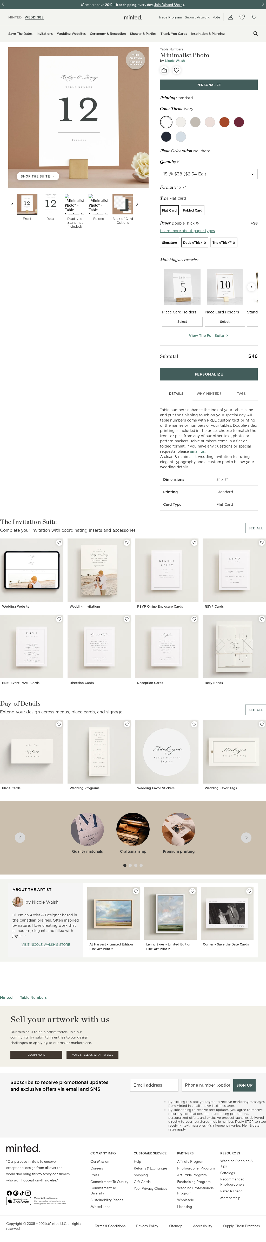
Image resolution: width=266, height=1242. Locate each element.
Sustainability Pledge (106, 1199)
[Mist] (195, 122)
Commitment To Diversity (103, 1190)
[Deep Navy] (166, 136)
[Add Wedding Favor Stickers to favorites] (194, 724)
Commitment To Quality (109, 1181)
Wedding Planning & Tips (236, 1163)
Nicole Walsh (175, 61)
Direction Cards (82, 683)
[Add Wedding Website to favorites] (59, 543)
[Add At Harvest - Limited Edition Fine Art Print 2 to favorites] (136, 891)
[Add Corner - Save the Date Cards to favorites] (249, 891)
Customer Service (150, 1153)
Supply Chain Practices (241, 1225)
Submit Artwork (197, 17)
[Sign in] (231, 17)
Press (94, 1174)
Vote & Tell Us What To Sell (92, 1054)
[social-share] (164, 70)
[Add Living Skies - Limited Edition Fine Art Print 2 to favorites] (192, 891)
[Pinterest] (15, 1193)
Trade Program (170, 17)
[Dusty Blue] (181, 136)
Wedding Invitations (85, 606)
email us (197, 451)
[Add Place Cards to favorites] (59, 724)
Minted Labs (100, 1206)
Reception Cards (150, 683)
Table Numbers (33, 997)
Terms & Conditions (110, 1225)
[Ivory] (166, 122)
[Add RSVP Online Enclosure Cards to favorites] (194, 543)
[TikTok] (22, 1193)
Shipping (141, 1174)
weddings (34, 17)
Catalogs (227, 1172)
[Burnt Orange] (224, 122)
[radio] (169, 210)
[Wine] (239, 122)
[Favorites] (242, 17)
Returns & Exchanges (150, 1168)
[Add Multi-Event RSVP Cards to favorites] (59, 619)
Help (137, 1161)
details (176, 394)
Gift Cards (142, 1181)
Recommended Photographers (232, 1182)
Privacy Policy (147, 1225)
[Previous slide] (12, 204)
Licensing (184, 1206)
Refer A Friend (231, 1190)
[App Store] (18, 1203)
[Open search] (255, 33)
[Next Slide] (251, 287)
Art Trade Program (192, 1174)
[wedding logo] (133, 17)
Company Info (103, 1153)
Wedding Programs (84, 788)
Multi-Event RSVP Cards (20, 683)
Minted (6, 997)
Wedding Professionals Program (195, 1190)
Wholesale (185, 1199)
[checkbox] (182, 321)
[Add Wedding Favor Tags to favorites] (262, 724)
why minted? (209, 394)
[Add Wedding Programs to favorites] (127, 724)
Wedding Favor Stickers (156, 788)
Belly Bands (214, 683)
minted (15, 17)
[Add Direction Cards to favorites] (127, 619)
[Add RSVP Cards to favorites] (262, 543)
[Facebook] (9, 1193)
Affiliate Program (190, 1161)
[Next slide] (137, 204)
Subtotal (169, 356)
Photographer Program (196, 1168)
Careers (96, 1168)
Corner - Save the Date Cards (226, 944)
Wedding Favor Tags (221, 788)
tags (241, 394)
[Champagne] (181, 122)
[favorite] (176, 70)
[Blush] (210, 122)
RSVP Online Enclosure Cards (160, 606)
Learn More (36, 1054)
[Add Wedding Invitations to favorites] (127, 543)
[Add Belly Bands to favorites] (262, 619)
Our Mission (99, 1161)
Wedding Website (15, 606)
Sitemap (175, 1225)
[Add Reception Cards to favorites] (194, 619)
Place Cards (11, 788)
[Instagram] (28, 1193)
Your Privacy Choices (150, 1188)
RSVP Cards (214, 606)
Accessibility (202, 1225)
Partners (185, 1153)
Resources (230, 1153)
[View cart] (253, 17)
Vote (216, 17)
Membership (230, 1197)
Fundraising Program (194, 1181)
